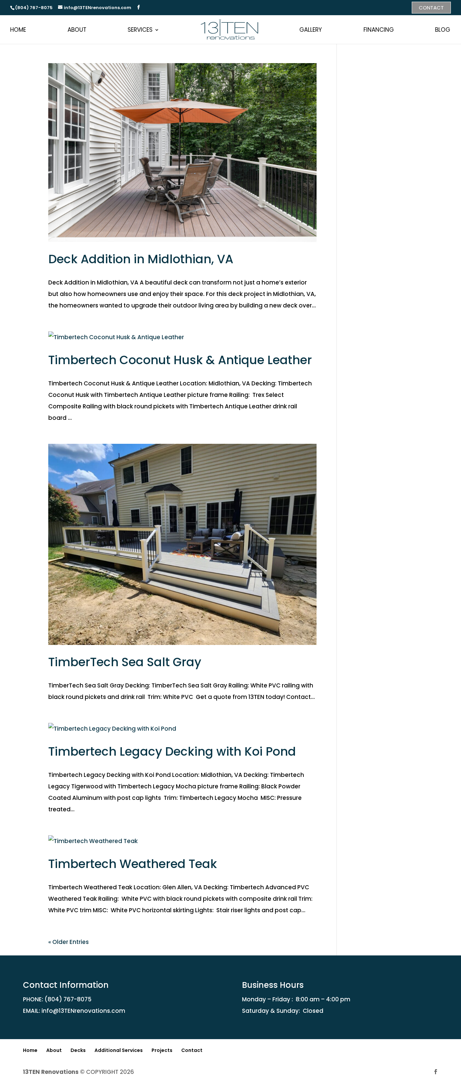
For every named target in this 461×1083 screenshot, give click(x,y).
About (76, 29)
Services (140, 29)
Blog (442, 29)
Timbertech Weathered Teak (132, 864)
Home (18, 29)
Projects (162, 1050)
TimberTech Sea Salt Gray (124, 662)
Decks (78, 1050)
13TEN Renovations (51, 1072)
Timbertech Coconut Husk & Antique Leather (180, 360)
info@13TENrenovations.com (83, 1011)
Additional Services (118, 1050)
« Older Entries (68, 942)
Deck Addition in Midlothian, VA (140, 259)
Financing (378, 29)
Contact (431, 7)
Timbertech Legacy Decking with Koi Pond (172, 751)
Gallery (310, 29)
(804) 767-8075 (68, 999)
